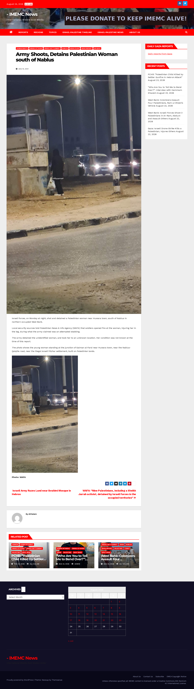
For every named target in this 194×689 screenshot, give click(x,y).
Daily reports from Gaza (160, 54)
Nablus (65, 48)
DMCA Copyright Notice (176, 677)
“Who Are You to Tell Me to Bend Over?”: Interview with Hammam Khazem (165, 90)
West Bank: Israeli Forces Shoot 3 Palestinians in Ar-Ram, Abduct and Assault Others (165, 115)
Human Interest (26, 544)
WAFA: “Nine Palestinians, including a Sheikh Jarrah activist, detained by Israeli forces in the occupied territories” (107, 494)
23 (120, 620)
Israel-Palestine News (111, 32)
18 (79, 620)
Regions (38, 32)
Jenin (59, 552)
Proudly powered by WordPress (20, 680)
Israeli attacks (36, 48)
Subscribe (160, 677)
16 (120, 614)
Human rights (22, 48)
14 (104, 614)
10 (71, 614)
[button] (186, 32)
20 (95, 620)
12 (87, 614)
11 (79, 614)
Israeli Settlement (52, 48)
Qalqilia (97, 48)
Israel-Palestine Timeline (77, 32)
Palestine (16, 552)
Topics (53, 32)
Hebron (15, 544)
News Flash (74, 48)
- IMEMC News (22, 14)
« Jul (70, 641)
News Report (86, 48)
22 (112, 620)
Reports (23, 32)
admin (77, 564)
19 (87, 620)
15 (112, 614)
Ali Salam (33, 514)
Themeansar (57, 680)
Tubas (126, 548)
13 (95, 614)
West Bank (26, 552)
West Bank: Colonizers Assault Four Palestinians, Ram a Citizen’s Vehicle (165, 103)
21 (104, 620)
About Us (134, 32)
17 (71, 620)
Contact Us (148, 677)
